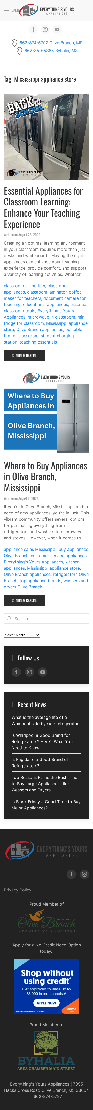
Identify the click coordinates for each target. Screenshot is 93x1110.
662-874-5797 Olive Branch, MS (51, 42)
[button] (11, 10)
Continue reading (24, 355)
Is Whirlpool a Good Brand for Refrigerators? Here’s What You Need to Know (42, 741)
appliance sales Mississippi (30, 549)
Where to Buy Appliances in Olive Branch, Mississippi (45, 476)
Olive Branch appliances (39, 329)
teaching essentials (38, 342)
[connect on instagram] (45, 29)
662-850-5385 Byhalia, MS (51, 50)
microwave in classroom (51, 317)
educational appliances (45, 304)
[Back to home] (46, 10)
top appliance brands (40, 580)
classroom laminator (47, 292)
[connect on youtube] (57, 29)
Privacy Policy (18, 890)
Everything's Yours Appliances (33, 561)
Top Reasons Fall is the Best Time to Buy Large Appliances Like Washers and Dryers (44, 784)
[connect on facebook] (33, 29)
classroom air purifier (24, 285)
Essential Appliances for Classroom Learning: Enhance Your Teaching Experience (43, 207)
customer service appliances (59, 555)
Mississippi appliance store (53, 568)
